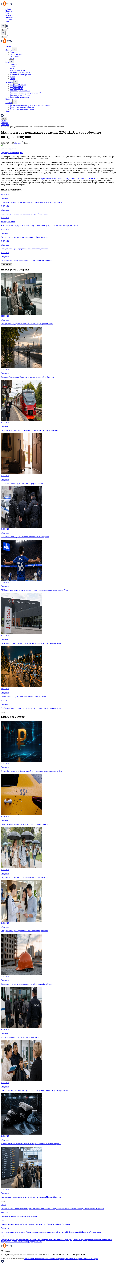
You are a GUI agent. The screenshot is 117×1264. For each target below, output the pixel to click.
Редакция (4, 1240)
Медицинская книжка (61, 1209)
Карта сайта (12, 1242)
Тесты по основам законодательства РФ (25, 93)
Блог (7, 13)
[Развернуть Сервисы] (14, 102)
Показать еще (6, 264)
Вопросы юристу (15, 1240)
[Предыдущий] (2, 712)
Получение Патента (18, 85)
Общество (14, 52)
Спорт (12, 79)
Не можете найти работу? (94, 1209)
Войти (4, 30)
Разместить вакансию (9, 1209)
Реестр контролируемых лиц (89, 1240)
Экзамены (9, 15)
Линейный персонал (45, 1209)
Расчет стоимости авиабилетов (22, 107)
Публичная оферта (90, 1259)
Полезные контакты (29, 1240)
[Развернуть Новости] (14, 49)
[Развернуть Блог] (11, 61)
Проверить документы (69, 1240)
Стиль (12, 66)
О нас (7, 21)
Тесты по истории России (20, 95)
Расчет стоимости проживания (22, 109)
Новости (8, 11)
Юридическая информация (20, 75)
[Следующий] (4, 712)
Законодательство (17, 54)
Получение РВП (16, 87)
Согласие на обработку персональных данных (65, 1259)
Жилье (12, 77)
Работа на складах (77, 1209)
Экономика (14, 56)
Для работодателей (17, 70)
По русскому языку (8, 1232)
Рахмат (3, 121)
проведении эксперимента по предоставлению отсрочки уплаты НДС (68, 179)
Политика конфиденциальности (29, 1242)
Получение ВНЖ (16, 89)
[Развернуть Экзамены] (15, 82)
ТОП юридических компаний (48, 1240)
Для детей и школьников (19, 97)
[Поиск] (3, 26)
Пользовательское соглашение (35, 1259)
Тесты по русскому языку (20, 91)
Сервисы (8, 19)
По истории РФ (22, 1232)
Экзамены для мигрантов (20, 72)
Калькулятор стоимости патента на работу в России (30, 105)
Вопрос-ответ (10, 17)
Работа (8, 9)
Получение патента (49, 1232)
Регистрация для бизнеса (27, 1209)
